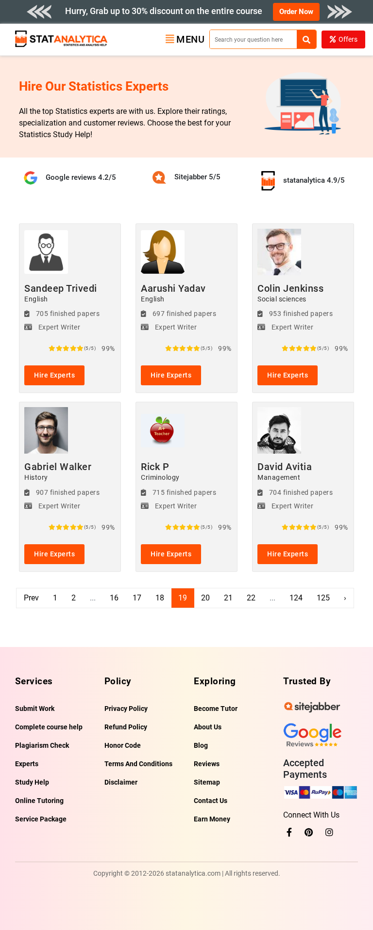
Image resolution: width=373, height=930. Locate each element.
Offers (348, 39)
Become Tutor (215, 708)
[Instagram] (329, 832)
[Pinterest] (309, 832)
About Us (207, 727)
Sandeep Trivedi (60, 293)
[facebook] (289, 832)
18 (159, 597)
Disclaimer (120, 782)
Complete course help (49, 727)
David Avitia (284, 471)
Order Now (296, 11)
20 (205, 597)
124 (296, 597)
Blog (201, 745)
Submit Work (34, 708)
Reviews (207, 764)
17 (137, 597)
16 (114, 597)
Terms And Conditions (138, 764)
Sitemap (207, 782)
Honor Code (122, 745)
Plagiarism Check (42, 745)
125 (323, 597)
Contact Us (210, 800)
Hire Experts (54, 375)
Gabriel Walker (57, 471)
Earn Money (212, 819)
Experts (26, 764)
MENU (190, 39)
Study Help (32, 782)
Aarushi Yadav (173, 293)
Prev (31, 597)
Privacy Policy (126, 708)
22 (251, 597)
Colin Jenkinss (290, 293)
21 (228, 597)
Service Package (41, 819)
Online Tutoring (39, 800)
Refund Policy (125, 727)
